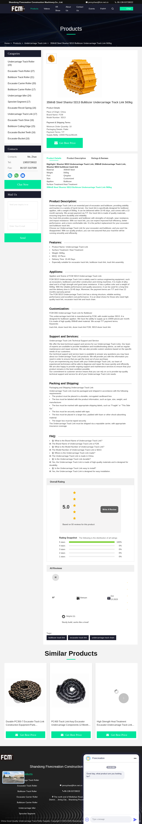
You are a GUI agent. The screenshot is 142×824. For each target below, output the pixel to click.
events (92, 9)
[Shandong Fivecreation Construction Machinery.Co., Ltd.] (17, 8)
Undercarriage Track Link (35, 43)
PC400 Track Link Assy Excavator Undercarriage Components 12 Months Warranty (25, 723)
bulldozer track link (57, 637)
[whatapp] (16, 175)
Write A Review (109, 509)
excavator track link (78, 637)
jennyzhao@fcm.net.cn (98, 2)
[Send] (135, 819)
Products (34, 9)
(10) (18, 138)
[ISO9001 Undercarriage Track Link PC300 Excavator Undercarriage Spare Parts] (116, 691)
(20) (22, 83)
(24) (19, 95)
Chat (128, 9)
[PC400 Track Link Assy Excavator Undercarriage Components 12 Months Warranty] (25, 691)
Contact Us (79, 9)
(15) (21, 126)
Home (22, 9)
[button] (18, 698)
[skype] (10, 175)
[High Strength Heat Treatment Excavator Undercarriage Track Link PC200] (71, 691)
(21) (21, 77)
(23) (21, 63)
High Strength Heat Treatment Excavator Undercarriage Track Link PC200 (69, 723)
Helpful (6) (70, 616)
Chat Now (22, 184)
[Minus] (135, 758)
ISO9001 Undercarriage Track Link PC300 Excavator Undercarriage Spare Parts (116, 723)
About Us (68, 9)
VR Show (57, 9)
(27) (21, 71)
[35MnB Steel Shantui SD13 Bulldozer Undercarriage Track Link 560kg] (81, 76)
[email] (23, 175)
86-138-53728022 (125, 2)
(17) (22, 89)
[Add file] (87, 819)
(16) (22, 108)
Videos (47, 9)
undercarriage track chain (103, 637)
